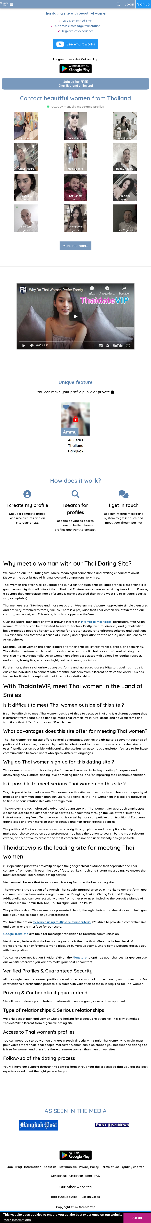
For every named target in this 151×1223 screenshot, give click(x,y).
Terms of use (110, 1167)
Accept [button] (137, 1217)
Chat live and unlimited (75, 84)
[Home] (4, 4)
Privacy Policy (89, 1167)
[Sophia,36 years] (125, 187)
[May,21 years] (75, 156)
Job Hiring (14, 1167)
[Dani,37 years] (75, 126)
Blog (88, 1176)
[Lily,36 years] (26, 126)
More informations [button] (17, 1220)
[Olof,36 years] (26, 156)
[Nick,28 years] (125, 218)
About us (50, 1167)
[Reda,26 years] (125, 156)
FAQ (97, 1176)
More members (75, 245)
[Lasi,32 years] (125, 126)
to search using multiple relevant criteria (62, 922)
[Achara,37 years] (26, 187)
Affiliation (76, 1176)
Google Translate (15, 934)
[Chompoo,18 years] (75, 218)
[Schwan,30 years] (75, 187)
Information (32, 1167)
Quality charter (133, 1167)
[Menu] (11, 4)
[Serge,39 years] (26, 218)
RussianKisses (90, 1197)
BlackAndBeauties (64, 1197)
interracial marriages (96, 622)
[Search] (118, 4)
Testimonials (68, 1167)
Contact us (59, 1176)
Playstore (80, 957)
